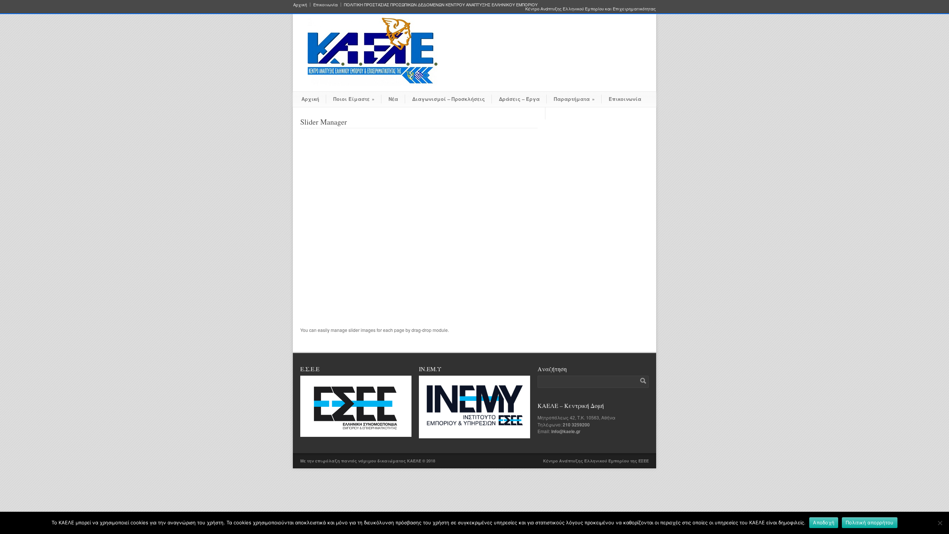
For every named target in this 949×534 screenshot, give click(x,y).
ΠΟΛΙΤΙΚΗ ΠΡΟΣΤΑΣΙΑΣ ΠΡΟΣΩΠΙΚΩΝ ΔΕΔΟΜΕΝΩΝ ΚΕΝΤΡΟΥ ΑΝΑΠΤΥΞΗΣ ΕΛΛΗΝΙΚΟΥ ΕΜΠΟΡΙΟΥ (441, 5)
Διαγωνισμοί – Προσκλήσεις (448, 98)
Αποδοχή (823, 522)
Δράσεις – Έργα (519, 98)
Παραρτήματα (574, 98)
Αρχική (300, 5)
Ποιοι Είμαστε (353, 98)
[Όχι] (939, 523)
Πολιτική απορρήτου (870, 522)
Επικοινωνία (325, 5)
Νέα (393, 98)
